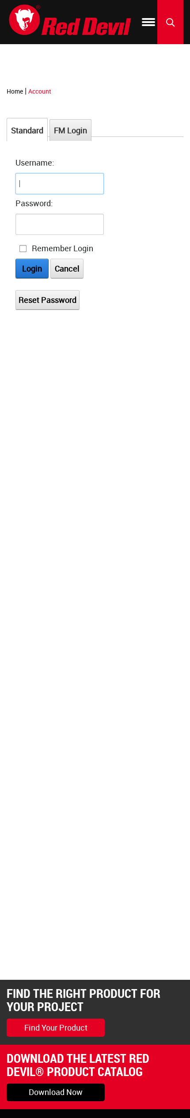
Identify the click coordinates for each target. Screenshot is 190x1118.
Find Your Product (55, 1027)
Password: (34, 203)
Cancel (67, 268)
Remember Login (62, 248)
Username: (34, 162)
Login (32, 268)
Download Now (56, 1092)
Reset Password (47, 300)
